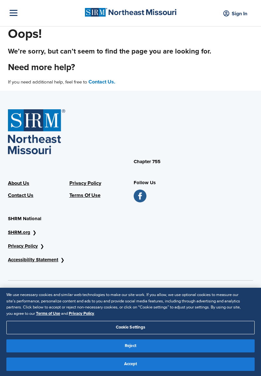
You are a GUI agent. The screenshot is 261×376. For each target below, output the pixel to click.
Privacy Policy (85, 183)
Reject (130, 345)
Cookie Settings (130, 327)
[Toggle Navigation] (45, 13)
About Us (18, 183)
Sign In (239, 14)
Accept (130, 363)
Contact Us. (101, 81)
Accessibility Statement (33, 260)
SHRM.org (19, 232)
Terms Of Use (85, 195)
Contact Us (20, 195)
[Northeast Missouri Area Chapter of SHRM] (130, 10)
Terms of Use (48, 313)
